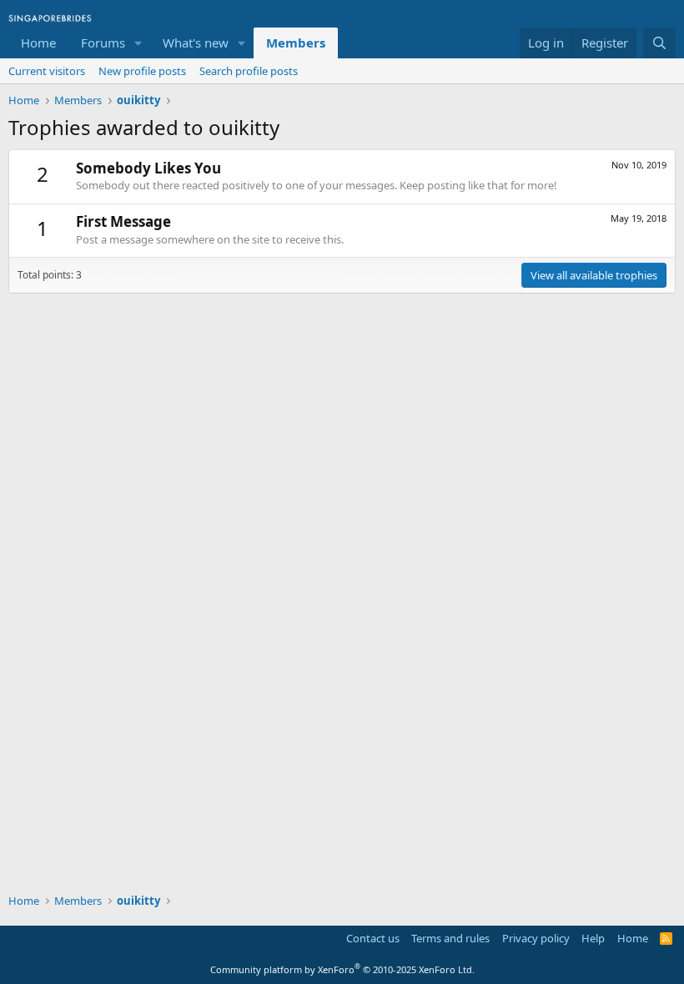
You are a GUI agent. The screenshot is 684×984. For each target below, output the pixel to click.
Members (295, 42)
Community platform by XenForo (342, 969)
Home (38, 42)
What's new (196, 42)
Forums (103, 42)
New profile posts (142, 70)
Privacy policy (536, 938)
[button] (138, 43)
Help (593, 938)
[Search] (659, 43)
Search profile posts (248, 70)
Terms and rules (450, 938)
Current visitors (46, 70)
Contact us (373, 938)
